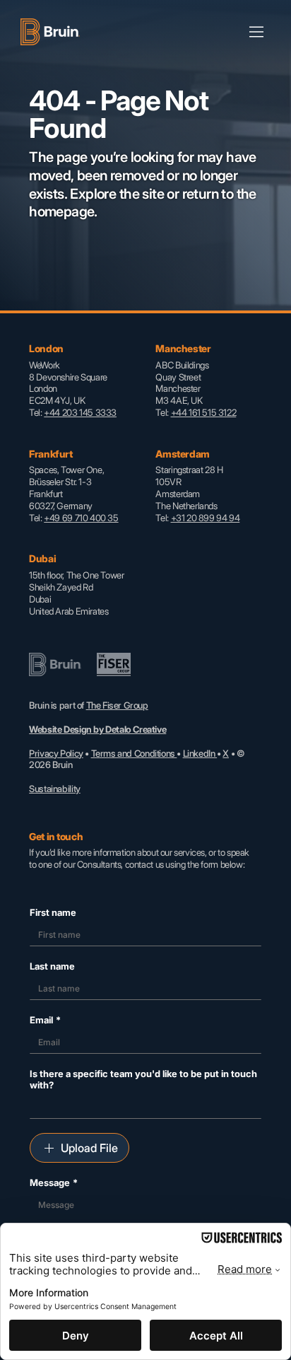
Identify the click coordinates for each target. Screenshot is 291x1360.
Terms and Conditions (134, 753)
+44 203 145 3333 (80, 412)
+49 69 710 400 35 (81, 517)
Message (54, 1182)
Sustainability (55, 788)
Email (45, 1019)
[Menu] (257, 32)
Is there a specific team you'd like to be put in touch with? (143, 1079)
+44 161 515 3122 (204, 412)
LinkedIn (200, 753)
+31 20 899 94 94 (205, 517)
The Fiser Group (117, 705)
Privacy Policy (56, 753)
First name (53, 912)
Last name (52, 966)
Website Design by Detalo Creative (97, 729)
